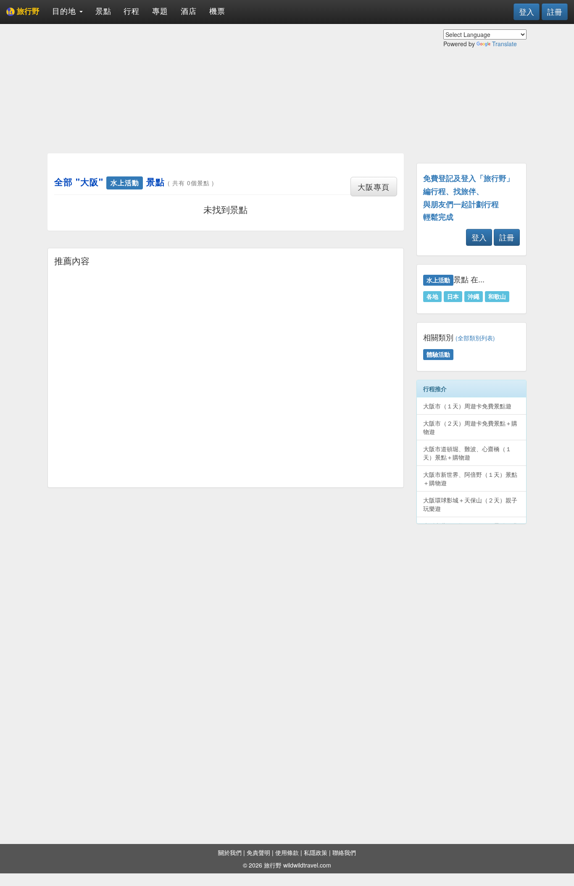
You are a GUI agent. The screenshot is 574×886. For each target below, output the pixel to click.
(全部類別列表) (475, 338)
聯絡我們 (344, 852)
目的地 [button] (65, 10)
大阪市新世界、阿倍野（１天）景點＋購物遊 (470, 478)
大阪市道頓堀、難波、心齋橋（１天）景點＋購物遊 (467, 452)
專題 (160, 10)
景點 (103, 10)
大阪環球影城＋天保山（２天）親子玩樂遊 (470, 504)
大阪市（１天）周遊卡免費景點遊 (467, 406)
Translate (504, 43)
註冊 (554, 11)
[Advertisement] (225, 88)
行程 (132, 10)
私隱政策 (315, 852)
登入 (526, 11)
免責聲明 (258, 852)
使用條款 (287, 852)
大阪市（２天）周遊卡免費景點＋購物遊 (470, 427)
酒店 (189, 10)
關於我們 (230, 852)
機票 (217, 10)
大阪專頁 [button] (374, 186)
